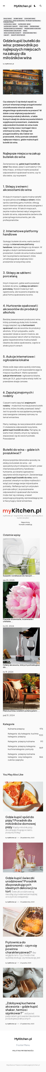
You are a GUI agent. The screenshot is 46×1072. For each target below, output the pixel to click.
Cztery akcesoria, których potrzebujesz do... (21, 666)
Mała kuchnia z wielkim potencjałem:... (21, 710)
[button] (3, 6)
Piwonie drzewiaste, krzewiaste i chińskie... (18, 620)
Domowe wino (30, 18)
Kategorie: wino (24, 24)
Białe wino (8, 18)
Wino (25, 30)
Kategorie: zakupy (11, 26)
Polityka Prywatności (23, 1051)
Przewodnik (34, 26)
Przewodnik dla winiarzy (13, 28)
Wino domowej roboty (12, 33)
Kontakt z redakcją (25, 524)
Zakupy (6, 35)
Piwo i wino (24, 26)
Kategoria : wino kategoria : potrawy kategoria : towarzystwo (22, 21)
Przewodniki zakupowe (12, 30)
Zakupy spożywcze (18, 35)
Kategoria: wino (10, 24)
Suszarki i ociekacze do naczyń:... (19, 575)
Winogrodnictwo (29, 33)
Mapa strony (25, 522)
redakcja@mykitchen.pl (31, 1065)
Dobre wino (18, 18)
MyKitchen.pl (22, 6)
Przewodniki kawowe (33, 28)
